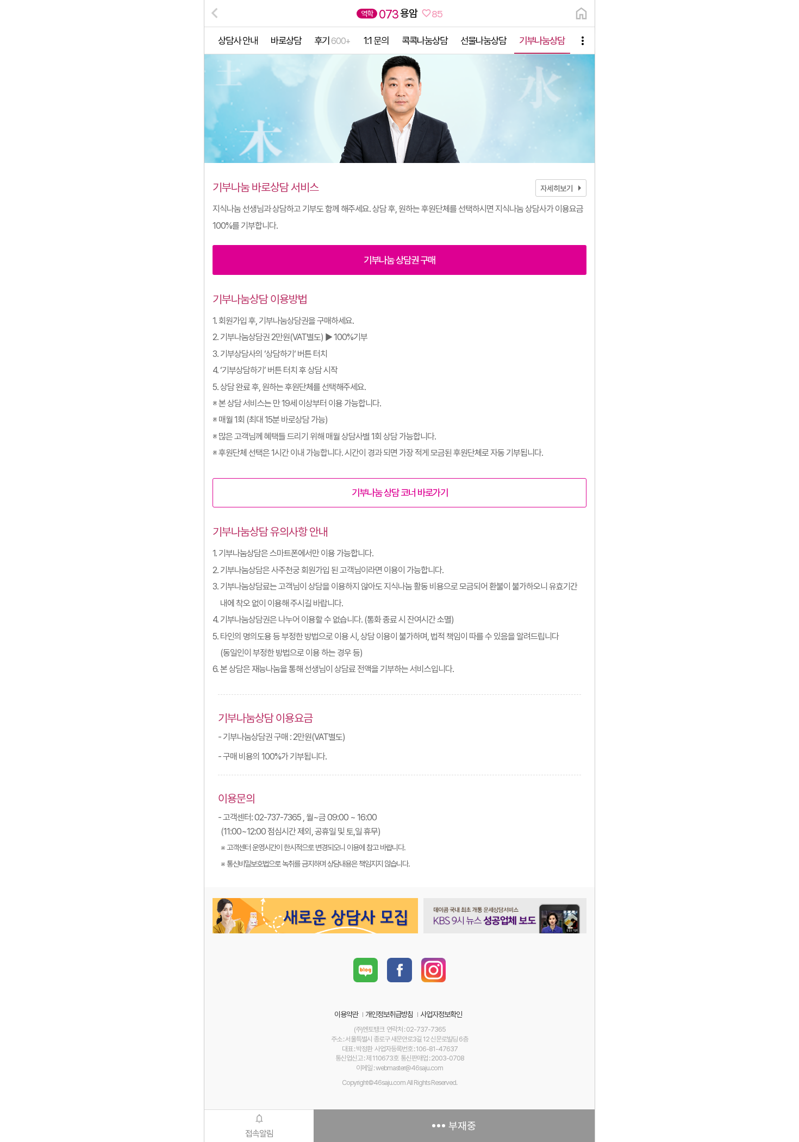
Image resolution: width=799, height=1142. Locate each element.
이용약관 (346, 1014)
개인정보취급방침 (389, 1014)
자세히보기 (563, 187)
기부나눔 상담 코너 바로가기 (400, 492)
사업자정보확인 (441, 1014)
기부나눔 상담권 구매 (399, 260)
